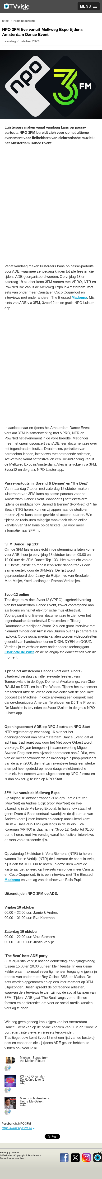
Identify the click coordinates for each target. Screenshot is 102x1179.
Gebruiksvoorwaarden (12, 1158)
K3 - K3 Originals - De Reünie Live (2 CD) (32, 1079)
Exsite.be (7, 1155)
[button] (89, 6)
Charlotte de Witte (19, 652)
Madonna (79, 297)
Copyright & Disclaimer (27, 1155)
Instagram (86, 1156)
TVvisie (97, 1156)
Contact (15, 1152)
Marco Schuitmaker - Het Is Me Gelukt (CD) (34, 1101)
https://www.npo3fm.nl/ (17, 1128)
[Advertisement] (51, 207)
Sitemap (4, 1152)
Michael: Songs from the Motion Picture (34, 1059)
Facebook (64, 1156)
